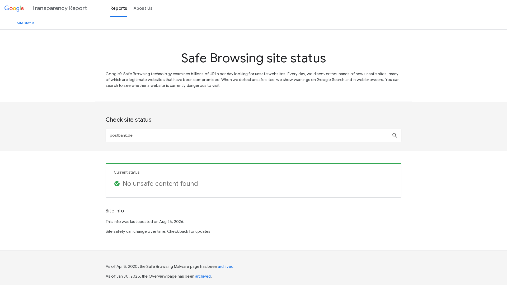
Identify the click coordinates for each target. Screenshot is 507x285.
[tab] (26, 23)
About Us (143, 8)
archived (225, 266)
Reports (118, 8)
